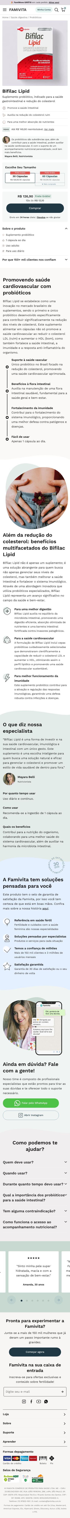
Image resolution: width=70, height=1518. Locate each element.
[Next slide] (58, 1300)
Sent (63, 1391)
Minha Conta (44, 9)
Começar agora (35, 1352)
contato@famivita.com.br (50, 1501)
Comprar (35, 208)
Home (5, 17)
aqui (45, 908)
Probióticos (36, 17)
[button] (21, 1301)
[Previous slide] (11, 1300)
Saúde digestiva (19, 17)
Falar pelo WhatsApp (34, 1103)
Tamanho (29, 167)
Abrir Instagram (33, 1115)
